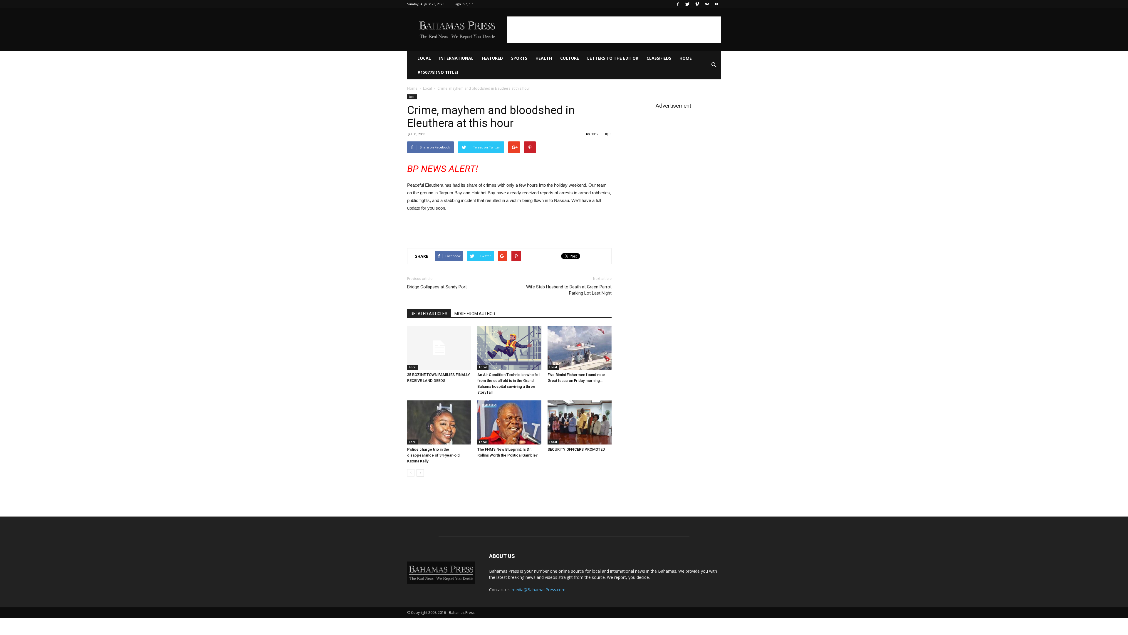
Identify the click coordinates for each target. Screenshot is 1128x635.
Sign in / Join (464, 4)
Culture (569, 58)
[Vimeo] (697, 4)
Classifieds (659, 58)
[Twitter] (687, 4)
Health (544, 58)
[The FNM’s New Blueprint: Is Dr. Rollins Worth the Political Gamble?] (509, 422)
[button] (714, 65)
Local (424, 58)
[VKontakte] (706, 4)
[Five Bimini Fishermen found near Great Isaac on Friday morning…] (580, 348)
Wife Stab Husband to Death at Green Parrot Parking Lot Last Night (569, 290)
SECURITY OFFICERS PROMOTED (576, 449)
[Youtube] (716, 4)
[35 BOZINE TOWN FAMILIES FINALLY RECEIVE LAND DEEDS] (439, 348)
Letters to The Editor (612, 58)
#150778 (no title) (437, 72)
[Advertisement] (614, 29)
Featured (492, 58)
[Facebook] (677, 4)
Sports (519, 58)
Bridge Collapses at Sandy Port (437, 287)
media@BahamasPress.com (538, 589)
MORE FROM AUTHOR (474, 313)
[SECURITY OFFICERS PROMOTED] (580, 422)
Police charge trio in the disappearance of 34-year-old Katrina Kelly (433, 455)
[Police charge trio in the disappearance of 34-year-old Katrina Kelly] (439, 422)
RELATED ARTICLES (429, 313)
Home (685, 58)
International (456, 58)
